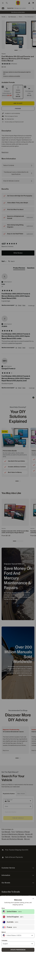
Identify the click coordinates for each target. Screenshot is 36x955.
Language (4, 940)
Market (4, 932)
